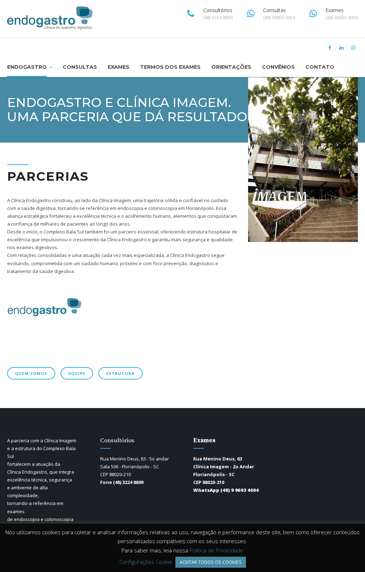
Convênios (278, 67)
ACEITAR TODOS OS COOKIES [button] (211, 562)
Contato (319, 67)
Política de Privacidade (216, 550)
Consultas (80, 67)
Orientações (231, 67)
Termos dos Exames (170, 67)
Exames (118, 67)
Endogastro (27, 67)
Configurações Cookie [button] (145, 561)
